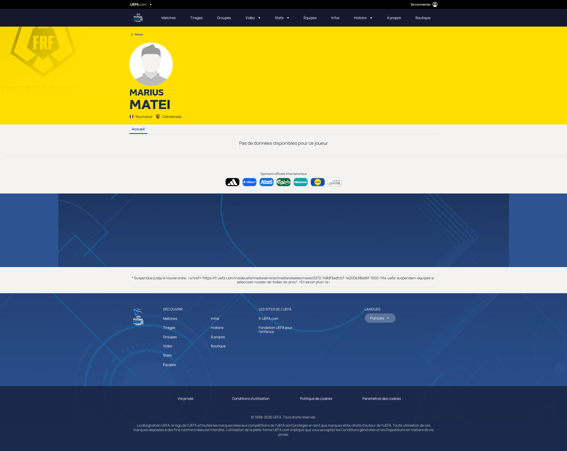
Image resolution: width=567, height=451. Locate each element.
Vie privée (185, 398)
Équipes (169, 364)
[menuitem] (170, 18)
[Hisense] (300, 182)
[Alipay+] (249, 182)
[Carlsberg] (283, 182)
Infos (215, 318)
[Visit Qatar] (335, 182)
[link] (169, 18)
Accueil (138, 129)
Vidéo (167, 346)
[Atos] (266, 182)
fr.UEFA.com (268, 318)
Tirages (169, 327)
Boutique (218, 346)
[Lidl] (318, 182)
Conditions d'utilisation (251, 398)
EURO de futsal (138, 18)
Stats (167, 355)
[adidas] (232, 182)
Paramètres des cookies (381, 398)
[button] (253, 18)
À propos (218, 336)
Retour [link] (139, 34)
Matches (170, 318)
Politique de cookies (316, 398)
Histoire (217, 327)
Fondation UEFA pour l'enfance (275, 329)
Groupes (170, 336)
